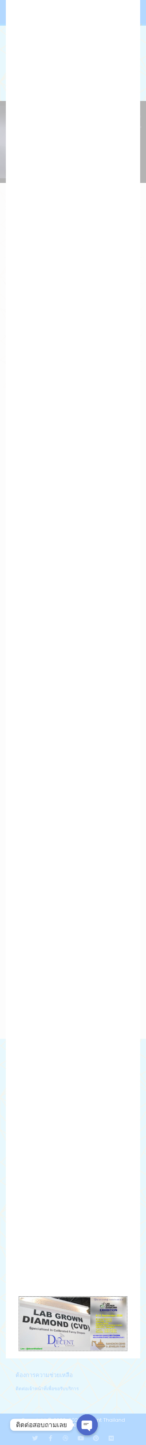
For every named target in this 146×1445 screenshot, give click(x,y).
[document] (73, 722)
